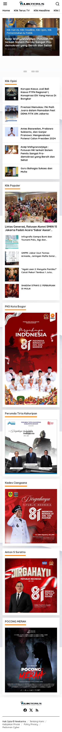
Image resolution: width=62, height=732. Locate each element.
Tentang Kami (37, 721)
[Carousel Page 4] (37, 71)
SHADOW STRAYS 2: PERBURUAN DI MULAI (38, 287)
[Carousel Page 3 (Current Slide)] (33, 71)
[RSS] (37, 710)
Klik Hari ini (13, 32)
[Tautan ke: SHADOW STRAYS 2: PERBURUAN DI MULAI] (12, 290)
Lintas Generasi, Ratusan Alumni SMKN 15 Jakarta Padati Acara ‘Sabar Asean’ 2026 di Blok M (31, 228)
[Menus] (5, 4)
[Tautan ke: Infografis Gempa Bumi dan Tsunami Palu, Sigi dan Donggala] (12, 241)
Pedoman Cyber (10, 727)
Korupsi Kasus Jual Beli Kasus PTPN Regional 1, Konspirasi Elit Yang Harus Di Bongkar (38, 93)
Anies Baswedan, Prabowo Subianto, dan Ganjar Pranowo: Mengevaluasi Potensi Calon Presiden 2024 (30, 44)
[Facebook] (25, 710)
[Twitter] (31, 710)
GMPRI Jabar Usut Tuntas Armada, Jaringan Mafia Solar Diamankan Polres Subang (38, 255)
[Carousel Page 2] (29, 71)
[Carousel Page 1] (25, 71)
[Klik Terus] (31, 3)
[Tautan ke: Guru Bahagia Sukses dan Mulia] (11, 171)
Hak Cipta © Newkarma (14, 721)
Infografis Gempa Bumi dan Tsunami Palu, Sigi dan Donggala (36, 238)
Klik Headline (27, 32)
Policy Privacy (31, 724)
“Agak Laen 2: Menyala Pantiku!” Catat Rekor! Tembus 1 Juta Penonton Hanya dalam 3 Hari (39, 271)
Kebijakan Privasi (11, 724)
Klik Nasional (43, 32)
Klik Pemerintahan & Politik (29, 35)
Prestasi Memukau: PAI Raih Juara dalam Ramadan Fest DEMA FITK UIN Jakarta (38, 110)
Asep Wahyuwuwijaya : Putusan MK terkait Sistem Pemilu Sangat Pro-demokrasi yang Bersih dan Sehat (38, 153)
